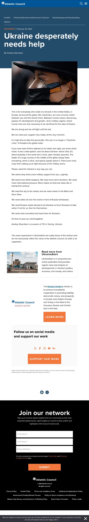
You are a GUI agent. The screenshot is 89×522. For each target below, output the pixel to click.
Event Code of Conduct (59, 499)
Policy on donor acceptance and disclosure (60, 495)
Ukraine (7, 22)
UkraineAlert (9, 28)
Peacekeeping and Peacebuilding (66, 17)
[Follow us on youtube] (49, 348)
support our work (44, 359)
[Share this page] (47, 392)
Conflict (7, 17)
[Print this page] (42, 392)
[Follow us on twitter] (35, 348)
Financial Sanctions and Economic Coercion (31, 17)
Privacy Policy (52, 456)
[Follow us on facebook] (40, 348)
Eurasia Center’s (55, 286)
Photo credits (77, 499)
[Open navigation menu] (86, 4)
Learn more (54, 317)
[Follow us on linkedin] (54, 348)
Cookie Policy (25, 491)
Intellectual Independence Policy (71, 491)
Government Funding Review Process (27, 495)
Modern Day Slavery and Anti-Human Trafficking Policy (27, 499)
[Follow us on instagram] (44, 348)
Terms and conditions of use (44, 491)
